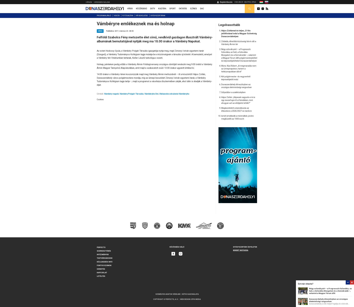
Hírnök (89, 2)
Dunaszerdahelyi (258, 8)
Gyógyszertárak (157, 16)
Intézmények (103, 255)
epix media (196, 299)
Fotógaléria (127, 16)
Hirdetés (101, 269)
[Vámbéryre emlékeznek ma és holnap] (261, 3)
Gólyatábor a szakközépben (233, 92)
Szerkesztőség (104, 251)
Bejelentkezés (226, 2)
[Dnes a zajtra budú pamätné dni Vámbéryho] (266, 3)
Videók (117, 16)
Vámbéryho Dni (151, 94)
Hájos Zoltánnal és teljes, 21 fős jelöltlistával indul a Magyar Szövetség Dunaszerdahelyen (239, 34)
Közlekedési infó (104, 262)
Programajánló (104, 16)
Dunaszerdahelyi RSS (267, 8)
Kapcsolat (102, 273)
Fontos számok (104, 265)
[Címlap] (105, 8)
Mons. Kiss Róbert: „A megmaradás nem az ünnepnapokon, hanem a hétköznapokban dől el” (238, 69)
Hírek (100, 31)
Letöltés (101, 276)
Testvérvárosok (104, 258)
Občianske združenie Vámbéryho (174, 94)
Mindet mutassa (240, 250)
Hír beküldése (142, 16)
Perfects (101, 247)
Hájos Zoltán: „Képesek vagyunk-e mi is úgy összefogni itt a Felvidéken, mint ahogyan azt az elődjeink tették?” (238, 100)
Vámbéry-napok (111, 94)
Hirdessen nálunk (102, 2)
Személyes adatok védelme (167, 294)
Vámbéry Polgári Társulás (132, 94)
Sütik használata (190, 294)
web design (185, 299)
